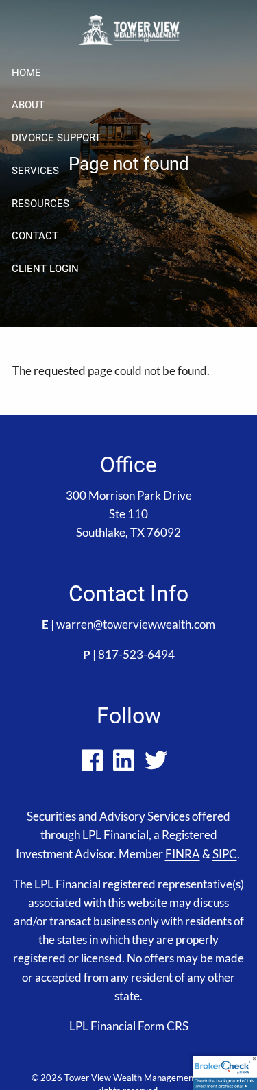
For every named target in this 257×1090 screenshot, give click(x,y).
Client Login (45, 269)
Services (35, 171)
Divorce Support (56, 138)
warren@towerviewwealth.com (135, 624)
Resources (40, 203)
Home (26, 72)
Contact (35, 236)
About (28, 105)
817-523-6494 (136, 654)
